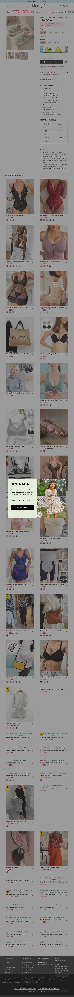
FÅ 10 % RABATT (22, 507)
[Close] (64, 481)
